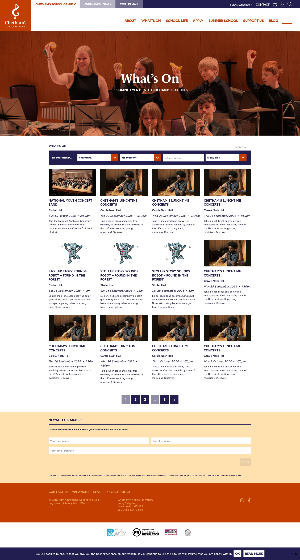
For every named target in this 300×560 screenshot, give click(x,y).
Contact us (59, 492)
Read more (254, 554)
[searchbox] (184, 157)
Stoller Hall (129, 4)
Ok (237, 554)
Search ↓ (240, 147)
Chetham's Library (97, 4)
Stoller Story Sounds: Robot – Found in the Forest (68, 275)
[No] (295, 553)
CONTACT (263, 4)
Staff (97, 492)
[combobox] (183, 157)
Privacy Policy (235, 475)
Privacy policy (118, 492)
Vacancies (80, 492)
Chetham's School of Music (15, 15)
